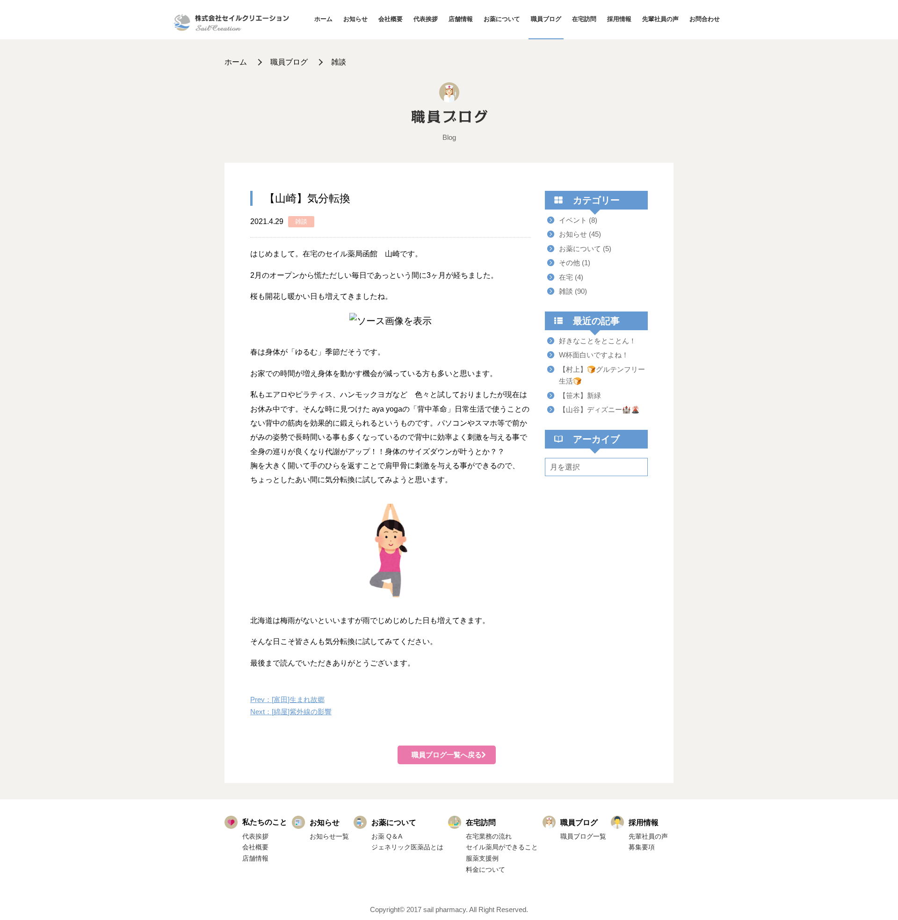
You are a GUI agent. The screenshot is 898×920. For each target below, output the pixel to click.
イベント (573, 220)
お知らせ (355, 18)
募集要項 (642, 847)
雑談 (338, 62)
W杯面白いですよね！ (594, 355)
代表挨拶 (425, 18)
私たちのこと (264, 822)
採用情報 (619, 18)
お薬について (502, 18)
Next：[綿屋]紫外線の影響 (291, 712)
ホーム (323, 18)
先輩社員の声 (660, 18)
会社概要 (390, 18)
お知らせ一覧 (329, 836)
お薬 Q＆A (386, 836)
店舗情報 (461, 18)
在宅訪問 (584, 18)
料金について (485, 869)
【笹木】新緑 (580, 395)
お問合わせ (704, 18)
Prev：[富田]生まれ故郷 (287, 699)
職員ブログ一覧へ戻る (447, 755)
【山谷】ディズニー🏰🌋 (599, 409)
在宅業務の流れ (489, 836)
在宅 (566, 277)
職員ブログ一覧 (583, 836)
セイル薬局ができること (502, 847)
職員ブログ (546, 18)
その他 (569, 263)
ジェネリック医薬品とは (407, 847)
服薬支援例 (482, 858)
